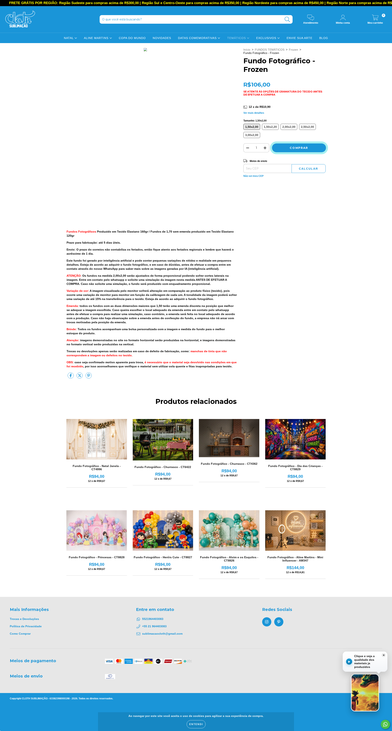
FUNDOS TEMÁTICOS (269, 49)
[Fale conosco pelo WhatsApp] (385, 724)
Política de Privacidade (26, 626)
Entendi (196, 724)
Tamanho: (255, 120)
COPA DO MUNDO (132, 38)
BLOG (323, 38)
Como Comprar (20, 633)
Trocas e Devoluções (24, 619)
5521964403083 (152, 619)
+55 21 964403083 (154, 626)
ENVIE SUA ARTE (299, 38)
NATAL (69, 38)
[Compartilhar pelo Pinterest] (89, 377)
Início (246, 49)
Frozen (293, 49)
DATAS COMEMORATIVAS (198, 38)
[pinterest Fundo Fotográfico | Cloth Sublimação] (278, 621)
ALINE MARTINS (96, 38)
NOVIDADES (162, 38)
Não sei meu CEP (253, 176)
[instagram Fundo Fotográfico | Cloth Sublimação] (266, 621)
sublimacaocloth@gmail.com (162, 633)
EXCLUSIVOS (266, 38)
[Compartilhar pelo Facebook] (71, 377)
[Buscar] (287, 19)
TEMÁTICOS (237, 38)
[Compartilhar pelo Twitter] (80, 377)
